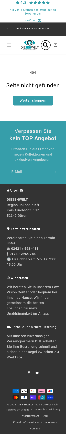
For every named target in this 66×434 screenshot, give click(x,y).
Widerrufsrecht (30, 416)
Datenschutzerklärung (47, 409)
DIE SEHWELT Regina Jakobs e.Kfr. (38, 404)
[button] (9, 45)
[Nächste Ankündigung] (59, 29)
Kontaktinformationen (26, 422)
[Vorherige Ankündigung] (7, 29)
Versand (35, 428)
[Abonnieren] (54, 172)
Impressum (50, 422)
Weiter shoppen (33, 100)
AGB (46, 416)
